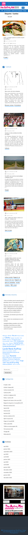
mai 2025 (6, 454)
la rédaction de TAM (11, 41)
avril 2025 (6, 456)
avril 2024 (6, 464)
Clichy (7, 337)
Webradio (6, 434)
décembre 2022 (8, 477)
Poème (7, 356)
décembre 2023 (8, 469)
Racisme (13, 356)
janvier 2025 (7, 459)
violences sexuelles (16, 364)
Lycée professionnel (9, 346)
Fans (21, 338)
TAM (4, 362)
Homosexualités (6, 341)
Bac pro (14, 335)
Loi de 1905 (8, 344)
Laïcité (4, 344)
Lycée (13, 344)
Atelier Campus (8, 387)
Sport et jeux (8, 230)
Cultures (7, 148)
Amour (9, 335)
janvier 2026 (7, 449)
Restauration (6, 360)
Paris (4, 356)
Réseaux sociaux (9, 105)
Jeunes (6, 343)
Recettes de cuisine (17, 357)
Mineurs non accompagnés (8, 350)
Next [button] (22, 501)
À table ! (6, 57)
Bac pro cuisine (20, 335)
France (4, 339)
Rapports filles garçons (7, 357)
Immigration (20, 341)
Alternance (5, 335)
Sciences (6, 410)
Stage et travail (8, 421)
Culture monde (9, 277)
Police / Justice (7, 397)
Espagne (12, 338)
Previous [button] (6, 501)
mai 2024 (6, 462)
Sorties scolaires (8, 416)
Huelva (11, 341)
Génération (9, 339)
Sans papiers (12, 360)
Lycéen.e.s (22, 344)
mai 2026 (6, 446)
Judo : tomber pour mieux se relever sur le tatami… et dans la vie (14, 218)
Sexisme (17, 360)
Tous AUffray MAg (12, 362)
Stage (22, 360)
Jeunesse (11, 343)
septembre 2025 (8, 451)
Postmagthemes (14, 533)
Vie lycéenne (17, 105)
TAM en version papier (10, 426)
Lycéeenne (17, 344)
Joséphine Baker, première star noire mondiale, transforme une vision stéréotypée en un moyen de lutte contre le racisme (13, 260)
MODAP (14, 350)
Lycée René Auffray (12, 348)
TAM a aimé (13, 285)
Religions (5, 359)
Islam (4, 343)
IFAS (15, 341)
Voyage (7, 190)
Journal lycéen (18, 343)
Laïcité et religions (8, 395)
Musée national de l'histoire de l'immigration (11, 353)
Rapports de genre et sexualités (12, 403)
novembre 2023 (8, 472)
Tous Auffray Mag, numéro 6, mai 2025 (14, 490)
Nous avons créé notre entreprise (12, 91)
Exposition (17, 338)
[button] (23, 8)
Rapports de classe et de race (11, 400)
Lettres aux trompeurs (13, 10)
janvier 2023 (7, 475)
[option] (13, 11)
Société (6, 413)
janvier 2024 (7, 467)
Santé (5, 408)
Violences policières (7, 364)
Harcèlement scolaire (16, 339)
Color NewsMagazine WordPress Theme (13, 531)
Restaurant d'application (14, 359)
